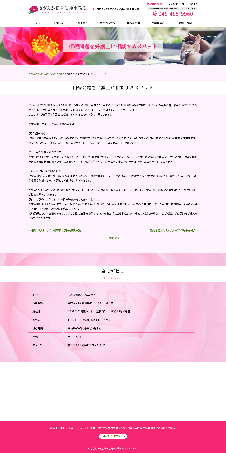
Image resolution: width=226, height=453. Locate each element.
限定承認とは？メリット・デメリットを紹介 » (174, 230)
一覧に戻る (113, 238)
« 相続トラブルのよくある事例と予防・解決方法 (54, 230)
